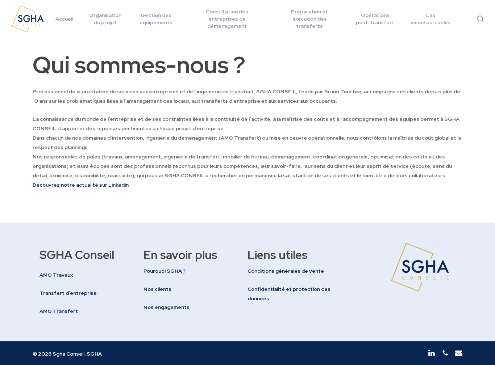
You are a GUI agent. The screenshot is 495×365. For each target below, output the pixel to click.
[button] (56, 275)
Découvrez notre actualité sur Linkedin (81, 185)
